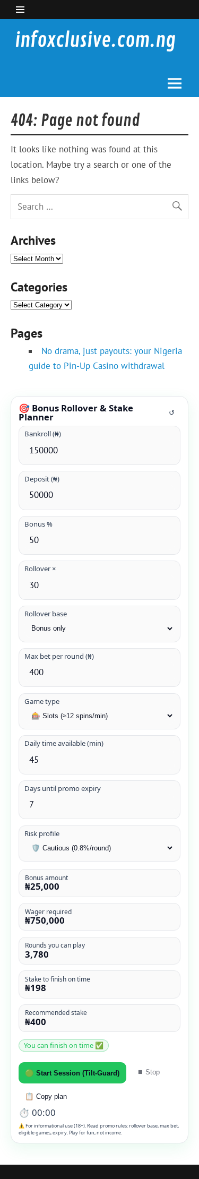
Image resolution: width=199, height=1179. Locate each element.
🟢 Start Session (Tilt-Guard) (72, 1073)
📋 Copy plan (46, 1096)
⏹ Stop (148, 1072)
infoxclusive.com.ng (95, 40)
